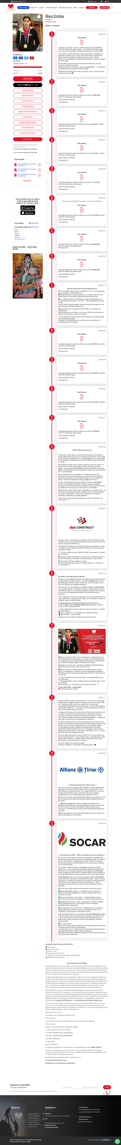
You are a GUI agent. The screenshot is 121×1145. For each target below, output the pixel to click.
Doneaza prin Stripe (27, 106)
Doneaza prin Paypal (28, 101)
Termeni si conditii (25, 1142)
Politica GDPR (14, 1142)
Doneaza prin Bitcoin (28, 127)
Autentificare (105, 7)
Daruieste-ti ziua (28, 139)
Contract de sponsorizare (27, 133)
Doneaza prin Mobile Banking (27, 122)
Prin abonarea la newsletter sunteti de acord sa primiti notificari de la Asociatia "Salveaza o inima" (35, 1091)
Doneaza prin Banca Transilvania (27, 111)
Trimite (107, 1087)
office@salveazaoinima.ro (51, 1123)
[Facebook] (101, 1)
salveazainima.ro (20, 1140)
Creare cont (92, 1)
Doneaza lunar (28, 78)
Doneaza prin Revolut (28, 95)
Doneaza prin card (27, 90)
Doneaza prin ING (28, 117)
